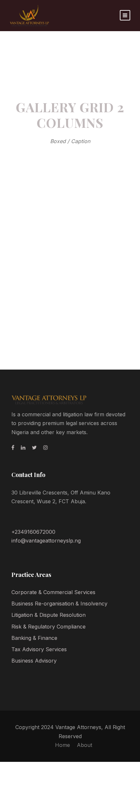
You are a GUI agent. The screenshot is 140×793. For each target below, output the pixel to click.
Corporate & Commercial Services (53, 592)
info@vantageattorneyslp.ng (46, 540)
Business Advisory (34, 660)
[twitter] (34, 447)
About (84, 745)
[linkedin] (23, 447)
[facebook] (12, 447)
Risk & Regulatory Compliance (48, 626)
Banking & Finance (34, 638)
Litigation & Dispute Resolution (48, 615)
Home (62, 745)
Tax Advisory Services (39, 649)
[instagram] (45, 447)
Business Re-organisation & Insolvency (59, 603)
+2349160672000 (33, 532)
